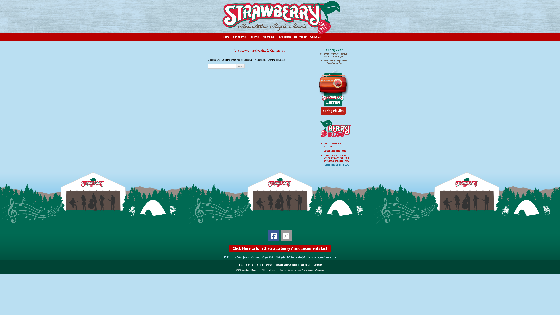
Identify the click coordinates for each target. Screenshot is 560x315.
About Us (315, 36)
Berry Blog (300, 36)
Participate (284, 36)
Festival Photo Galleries (286, 265)
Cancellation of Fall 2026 (334, 151)
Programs (268, 36)
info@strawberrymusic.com (316, 257)
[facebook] (273, 236)
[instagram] (286, 236)
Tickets (225, 36)
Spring (249, 265)
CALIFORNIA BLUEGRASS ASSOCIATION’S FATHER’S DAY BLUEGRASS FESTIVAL (336, 158)
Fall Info (254, 36)
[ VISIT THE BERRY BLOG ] (336, 165)
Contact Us (318, 265)
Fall (257, 265)
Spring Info (239, 36)
